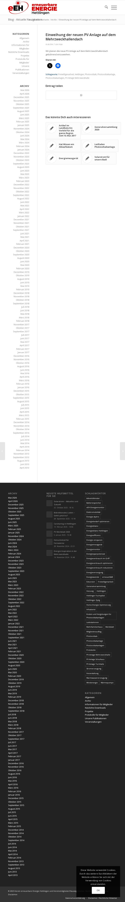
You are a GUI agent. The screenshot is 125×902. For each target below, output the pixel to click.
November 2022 (21, 188)
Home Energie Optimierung (98, 605)
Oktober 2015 (22, 394)
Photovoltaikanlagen (55, 78)
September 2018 (21, 303)
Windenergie (92, 682)
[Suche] (105, 7)
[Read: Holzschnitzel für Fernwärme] (49, 542)
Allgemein (24, 38)
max (61, 44)
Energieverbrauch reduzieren (99, 567)
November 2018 (21, 296)
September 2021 (21, 229)
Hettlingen (79, 74)
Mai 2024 (25, 139)
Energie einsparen (94, 540)
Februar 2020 (22, 268)
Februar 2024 (22, 146)
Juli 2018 (25, 306)
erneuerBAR (107, 577)
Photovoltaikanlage (106, 74)
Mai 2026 (25, 90)
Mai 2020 (25, 265)
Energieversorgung (94, 572)
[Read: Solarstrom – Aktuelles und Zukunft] (49, 503)
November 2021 (21, 222)
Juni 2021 (25, 233)
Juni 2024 (25, 135)
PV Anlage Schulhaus (95, 659)
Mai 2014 (25, 443)
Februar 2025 (22, 121)
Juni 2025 (25, 114)
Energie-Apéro (92, 516)
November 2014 (21, 425)
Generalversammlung (96, 586)
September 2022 (21, 195)
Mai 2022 (25, 205)
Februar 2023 (22, 181)
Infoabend (90, 609)
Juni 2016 (25, 369)
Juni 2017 (25, 338)
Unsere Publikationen (95, 718)
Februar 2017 (22, 348)
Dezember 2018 (21, 293)
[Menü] (112, 7)
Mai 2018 (25, 313)
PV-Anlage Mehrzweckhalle (77, 78)
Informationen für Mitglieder (99, 704)
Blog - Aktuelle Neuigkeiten (25, 19)
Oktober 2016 (22, 362)
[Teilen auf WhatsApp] (81, 95)
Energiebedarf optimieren (97, 521)
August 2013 (23, 460)
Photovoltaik (91, 74)
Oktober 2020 (22, 250)
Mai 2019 (25, 286)
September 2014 (21, 432)
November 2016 (21, 359)
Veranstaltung (92, 673)
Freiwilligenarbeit (66, 74)
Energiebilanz (92, 526)
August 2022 (23, 198)
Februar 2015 (22, 418)
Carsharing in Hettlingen (65, 523)
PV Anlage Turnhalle (95, 664)
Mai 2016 (25, 373)
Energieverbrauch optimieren (99, 563)
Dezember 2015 (21, 390)
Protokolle (91, 650)
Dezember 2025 (21, 97)
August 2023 (23, 167)
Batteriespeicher (93, 503)
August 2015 (23, 401)
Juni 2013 (25, 464)
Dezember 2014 (21, 422)
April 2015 (24, 411)
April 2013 (24, 467)
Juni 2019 (25, 282)
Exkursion (90, 581)
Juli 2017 (25, 334)
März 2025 (24, 118)
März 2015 (24, 415)
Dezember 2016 (21, 355)
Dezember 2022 (21, 184)
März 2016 (24, 380)
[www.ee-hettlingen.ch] (32, 7)
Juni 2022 (25, 202)
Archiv (50, 44)
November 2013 (21, 453)
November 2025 (21, 100)
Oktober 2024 (22, 132)
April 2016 (24, 376)
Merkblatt (109, 627)
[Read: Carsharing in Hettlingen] (49, 525)
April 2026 (24, 93)
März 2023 (24, 177)
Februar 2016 (22, 383)
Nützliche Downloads (18, 52)
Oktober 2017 (22, 327)
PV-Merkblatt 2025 (62, 532)
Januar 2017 (23, 352)
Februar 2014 (22, 450)
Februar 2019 (22, 289)
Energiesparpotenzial (95, 554)
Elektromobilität (93, 512)
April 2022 (24, 209)
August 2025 (23, 111)
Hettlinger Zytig (93, 600)
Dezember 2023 (21, 153)
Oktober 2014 (22, 429)
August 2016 (23, 366)
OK (98, 890)
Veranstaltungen (21, 73)
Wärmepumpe (107, 682)
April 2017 (24, 345)
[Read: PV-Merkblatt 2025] (49, 534)
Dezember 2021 (21, 219)
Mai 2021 (25, 236)
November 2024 (21, 128)
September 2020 (21, 254)
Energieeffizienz (93, 535)
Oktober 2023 (22, 160)
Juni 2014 (25, 439)
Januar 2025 (23, 125)
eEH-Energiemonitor (95, 507)
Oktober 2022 (22, 191)
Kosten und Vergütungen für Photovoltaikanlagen (98, 616)
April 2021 (24, 240)
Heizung (90, 591)
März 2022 (24, 212)
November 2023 (21, 156)
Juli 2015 (25, 404)
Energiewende (92, 577)
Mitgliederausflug (93, 631)
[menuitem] (105, 7)
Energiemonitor (93, 549)
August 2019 (23, 279)
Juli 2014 (25, 436)
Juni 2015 (25, 408)
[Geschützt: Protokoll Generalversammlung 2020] (2, 451)
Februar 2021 (22, 243)
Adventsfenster (93, 498)
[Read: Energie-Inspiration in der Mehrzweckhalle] (49, 553)
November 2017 (21, 324)
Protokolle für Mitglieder (97, 714)
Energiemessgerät (94, 544)
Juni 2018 (25, 310)
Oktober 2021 (22, 226)
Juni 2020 (25, 261)
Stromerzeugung (93, 668)
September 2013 (21, 457)
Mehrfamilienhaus (94, 627)
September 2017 (21, 331)
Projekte (25, 55)
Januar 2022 (23, 216)
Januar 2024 (23, 149)
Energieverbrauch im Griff (97, 558)
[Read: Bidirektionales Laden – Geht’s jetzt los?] (49, 514)
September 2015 (21, 397)
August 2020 (23, 258)
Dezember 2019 (21, 272)
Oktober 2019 (22, 275)
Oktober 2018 (22, 299)
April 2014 (24, 446)
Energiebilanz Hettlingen (97, 530)
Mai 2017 (25, 341)
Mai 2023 (25, 174)
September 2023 (21, 163)
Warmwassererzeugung (96, 678)
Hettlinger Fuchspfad (95, 595)
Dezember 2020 (21, 247)
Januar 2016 (23, 387)
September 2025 (21, 107)
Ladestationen (92, 622)
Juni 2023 (25, 170)
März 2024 (24, 142)
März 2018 (24, 317)
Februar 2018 (22, 320)
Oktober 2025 (22, 104)
